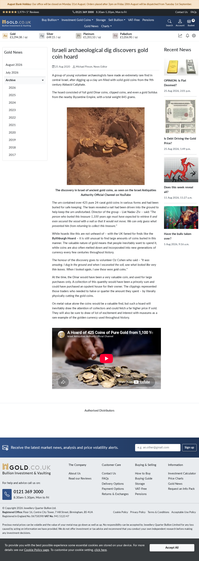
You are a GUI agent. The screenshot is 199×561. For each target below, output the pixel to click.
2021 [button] (12, 125)
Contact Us (181, 12)
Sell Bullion (115, 20)
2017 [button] (12, 155)
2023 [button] (12, 110)
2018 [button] (12, 147)
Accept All (172, 547)
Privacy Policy (138, 512)
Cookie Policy (120, 512)
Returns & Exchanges (115, 494)
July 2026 (12, 72)
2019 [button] (12, 140)
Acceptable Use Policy (183, 512)
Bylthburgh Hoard (64, 238)
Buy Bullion (49, 20)
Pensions (148, 20)
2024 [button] (12, 102)
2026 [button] (12, 87)
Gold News (91, 26)
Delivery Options (113, 483)
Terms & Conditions (158, 512)
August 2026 (14, 64)
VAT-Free (134, 20)
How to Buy (143, 473)
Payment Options (113, 488)
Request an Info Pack (181, 488)
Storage (101, 20)
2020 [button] (12, 132)
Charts (105, 26)
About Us (75, 473)
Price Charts (175, 478)
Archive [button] (11, 80)
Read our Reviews (80, 478)
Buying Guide (143, 478)
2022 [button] (12, 117)
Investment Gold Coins (76, 20)
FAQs (194, 12)
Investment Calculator (182, 473)
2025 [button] (12, 95)
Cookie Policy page (36, 550)
